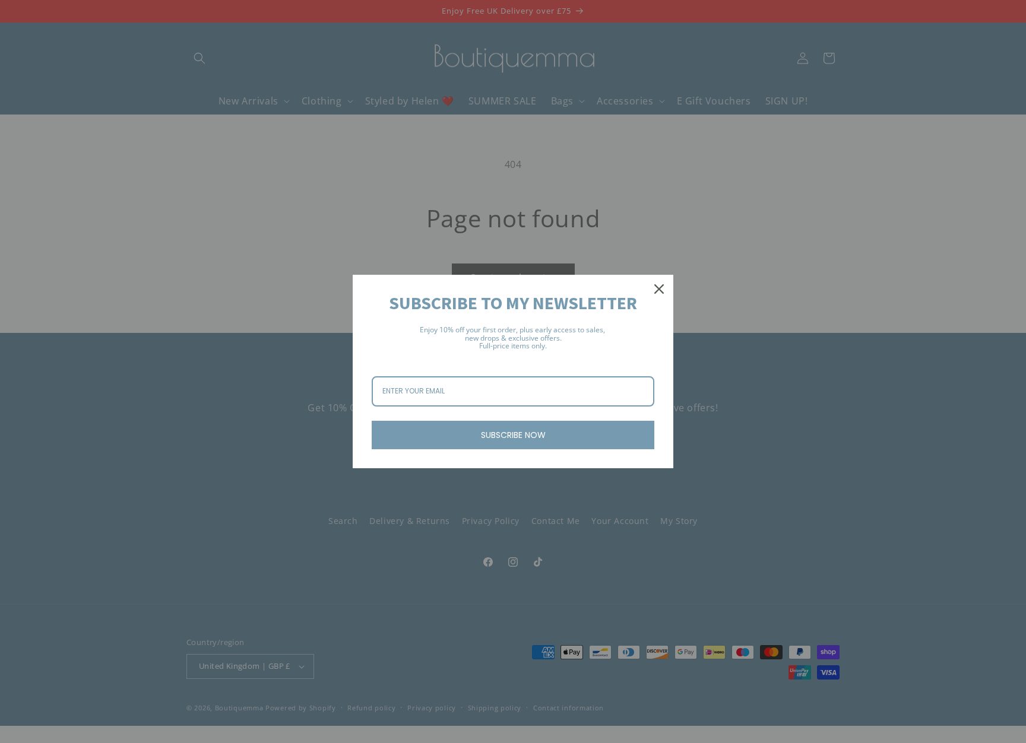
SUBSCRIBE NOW (513, 435)
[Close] (659, 289)
